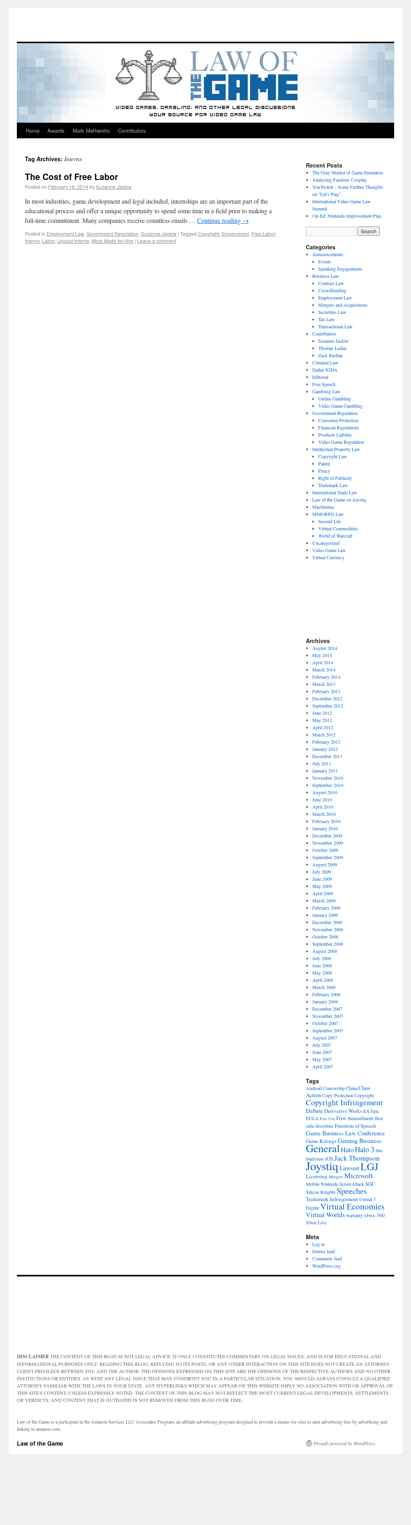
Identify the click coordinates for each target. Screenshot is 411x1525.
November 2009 (327, 842)
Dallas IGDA (325, 369)
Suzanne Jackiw (114, 186)
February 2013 (326, 691)
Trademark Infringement (332, 1199)
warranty (354, 1215)
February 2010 (326, 821)
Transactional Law (335, 326)
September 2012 (327, 705)
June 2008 (322, 965)
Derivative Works (343, 1110)
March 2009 (324, 900)
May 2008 (322, 972)
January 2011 (325, 770)
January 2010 (325, 828)
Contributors (132, 130)
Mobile (312, 1184)
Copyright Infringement (344, 1102)
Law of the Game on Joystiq (339, 499)
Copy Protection (337, 1095)
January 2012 (325, 749)
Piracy (324, 470)
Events (324, 261)
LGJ (369, 1166)
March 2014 (324, 669)
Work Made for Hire (113, 240)
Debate (314, 1110)
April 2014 (322, 662)
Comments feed (327, 1258)
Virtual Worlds (325, 1214)
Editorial (320, 377)
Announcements (327, 254)
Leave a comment (156, 240)
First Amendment (355, 1118)
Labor (48, 240)
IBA (379, 1150)
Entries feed (323, 1251)
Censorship (334, 1088)
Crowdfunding (332, 290)
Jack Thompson (357, 1158)
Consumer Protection (338, 420)
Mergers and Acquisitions (343, 304)
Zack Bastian (330, 355)
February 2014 (326, 677)
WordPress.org (326, 1265)
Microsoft (358, 1175)
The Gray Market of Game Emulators (347, 172)
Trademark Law (333, 485)
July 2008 (321, 958)
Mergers (336, 1176)
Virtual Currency (328, 557)
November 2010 (327, 778)
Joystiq (322, 1165)
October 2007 (325, 1023)
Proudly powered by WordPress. (345, 1443)
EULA (312, 1118)
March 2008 (324, 987)
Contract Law (331, 283)
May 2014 (322, 655)
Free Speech (324, 384)
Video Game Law (329, 550)
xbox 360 (374, 1215)
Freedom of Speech (355, 1125)
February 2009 (326, 907)
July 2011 (321, 763)
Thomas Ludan (332, 348)
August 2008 (324, 951)
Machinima (323, 507)
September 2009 (327, 857)
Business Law (325, 276)
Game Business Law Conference (345, 1133)
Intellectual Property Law (336, 449)
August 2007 (324, 1037)
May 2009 (322, 886)
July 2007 (321, 1045)
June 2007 (322, 1052)
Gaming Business (359, 1141)
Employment (235, 233)
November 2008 (327, 929)
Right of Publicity (335, 478)
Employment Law (65, 233)
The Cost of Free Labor (71, 176)
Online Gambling (334, 398)
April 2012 (322, 727)
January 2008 (325, 1001)
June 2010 (322, 799)
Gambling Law (326, 391)
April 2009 (322, 893)
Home (32, 130)
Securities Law (332, 312)
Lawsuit (349, 1168)
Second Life (329, 521)
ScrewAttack (352, 1184)
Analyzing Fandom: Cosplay (339, 179)
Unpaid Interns (73, 240)
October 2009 (325, 850)
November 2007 (327, 1016)
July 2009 (321, 871)
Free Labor (263, 233)
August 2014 (324, 648)
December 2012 (327, 698)
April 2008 (322, 980)
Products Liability (335, 434)
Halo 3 (364, 1149)
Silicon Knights (321, 1192)
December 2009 (327, 835)
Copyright (208, 233)
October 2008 (325, 936)
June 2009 (322, 879)
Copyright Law (332, 456)
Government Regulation (112, 233)
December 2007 (327, 1008)
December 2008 (327, 922)
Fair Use (327, 1118)
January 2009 (325, 915)
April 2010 (322, 806)
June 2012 (322, 713)
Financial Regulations (338, 427)
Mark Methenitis (91, 130)
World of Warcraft (335, 535)
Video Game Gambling (340, 405)
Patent (324, 463)
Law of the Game (40, 1443)
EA (366, 1111)
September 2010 (327, 785)
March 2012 (324, 734)
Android (314, 1088)
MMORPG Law (328, 514)
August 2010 (324, 792)
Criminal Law (325, 362)
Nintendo (329, 1184)
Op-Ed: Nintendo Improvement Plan (346, 215)
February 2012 (326, 741)
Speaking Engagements (340, 268)
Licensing (317, 1176)
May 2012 (322, 720)
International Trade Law (334, 492)
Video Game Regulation (341, 442)
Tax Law (326, 319)
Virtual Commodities (338, 528)
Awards (56, 130)
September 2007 (327, 1030)
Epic (375, 1111)
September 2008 (327, 943)
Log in (318, 1244)
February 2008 (326, 994)
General (323, 1148)
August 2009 (324, 864)
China (351, 1088)
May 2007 (322, 1059)
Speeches (352, 1190)
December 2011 (327, 756)
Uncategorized (326, 543)
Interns (32, 240)
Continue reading (223, 220)
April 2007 (322, 1066)
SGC (370, 1183)
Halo (347, 1149)
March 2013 (324, 684)
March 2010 (324, 814)
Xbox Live (316, 1222)
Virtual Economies (352, 1206)
